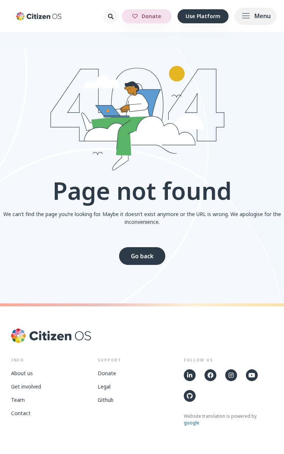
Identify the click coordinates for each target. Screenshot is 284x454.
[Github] (190, 396)
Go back (142, 256)
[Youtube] (252, 375)
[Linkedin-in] (190, 375)
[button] (255, 16)
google (191, 423)
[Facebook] (210, 375)
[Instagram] (231, 375)
